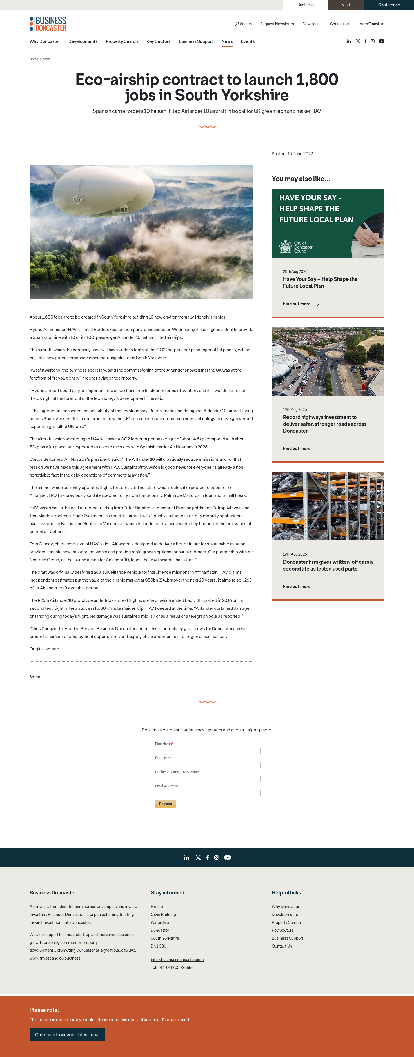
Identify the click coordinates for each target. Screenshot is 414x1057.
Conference (389, 5)
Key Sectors (282, 930)
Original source (44, 649)
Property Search (286, 922)
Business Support (287, 938)
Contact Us (339, 23)
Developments (285, 914)
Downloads (312, 23)
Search (246, 23)
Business (305, 5)
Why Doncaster (285, 906)
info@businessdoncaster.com (177, 959)
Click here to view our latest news (67, 1035)
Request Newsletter (277, 23)
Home (34, 59)
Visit (346, 5)
